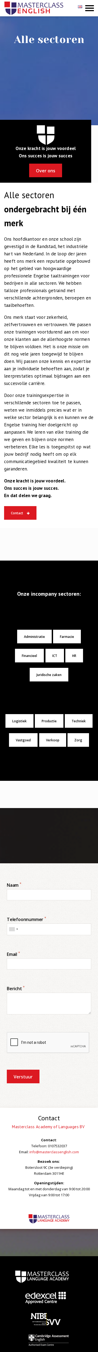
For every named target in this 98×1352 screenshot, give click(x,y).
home (42, 1276)
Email (13, 954)
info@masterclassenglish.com (54, 1151)
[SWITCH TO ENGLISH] (80, 8)
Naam (14, 885)
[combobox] (13, 929)
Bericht (16, 988)
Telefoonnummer (26, 919)
